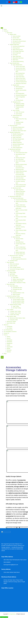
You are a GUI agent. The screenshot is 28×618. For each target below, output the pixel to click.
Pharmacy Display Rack (18, 127)
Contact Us (6, 333)
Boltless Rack (13, 34)
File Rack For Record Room (19, 41)
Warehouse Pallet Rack (15, 196)
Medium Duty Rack (20, 191)
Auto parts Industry (20, 179)
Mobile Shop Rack (17, 142)
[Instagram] (14, 2)
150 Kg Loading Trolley (18, 299)
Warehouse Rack (17, 188)
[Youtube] (16, 2)
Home (5, 29)
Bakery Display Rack (21, 80)
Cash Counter (16, 110)
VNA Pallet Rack (19, 242)
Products (6, 31)
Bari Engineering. (12, 614)
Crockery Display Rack (21, 81)
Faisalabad (9, 340)
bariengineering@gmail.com (11, 564)
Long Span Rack (20, 194)
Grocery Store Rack (20, 68)
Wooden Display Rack (15, 132)
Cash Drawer (19, 113)
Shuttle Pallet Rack (20, 254)
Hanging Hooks (19, 122)
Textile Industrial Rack (21, 171)
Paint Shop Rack (17, 53)
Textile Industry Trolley (15, 304)
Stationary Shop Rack (21, 83)
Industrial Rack (16, 151)
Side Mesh (18, 124)
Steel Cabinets (10, 262)
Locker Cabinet (13, 265)
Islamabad (9, 341)
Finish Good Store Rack (21, 152)
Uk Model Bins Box (17, 287)
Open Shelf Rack (17, 56)
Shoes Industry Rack (21, 184)
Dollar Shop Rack (17, 137)
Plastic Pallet (13, 272)
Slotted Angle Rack (14, 44)
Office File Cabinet (14, 264)
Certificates (9, 326)
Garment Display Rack (18, 144)
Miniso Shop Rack (17, 135)
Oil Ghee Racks (19, 100)
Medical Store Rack (17, 129)
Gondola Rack (19, 88)
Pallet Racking (16, 237)
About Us (6, 324)
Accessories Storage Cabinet (17, 269)
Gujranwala (9, 346)
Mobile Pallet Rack (20, 252)
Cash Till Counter (20, 112)
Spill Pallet (12, 274)
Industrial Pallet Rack (18, 198)
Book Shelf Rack (17, 43)
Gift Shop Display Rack (18, 139)
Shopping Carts (16, 102)
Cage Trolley (16, 306)
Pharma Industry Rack (21, 164)
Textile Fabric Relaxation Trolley (17, 282)
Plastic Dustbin (16, 294)
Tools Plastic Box (14, 286)
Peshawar (9, 350)
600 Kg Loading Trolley (18, 303)
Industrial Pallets (11, 270)
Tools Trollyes (10, 309)
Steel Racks (9, 32)
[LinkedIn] (12, 2)
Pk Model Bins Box (17, 289)
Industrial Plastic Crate (18, 292)
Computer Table (14, 319)
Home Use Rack (16, 36)
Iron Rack (15, 54)
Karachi (9, 338)
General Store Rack (20, 78)
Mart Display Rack (20, 73)
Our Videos (9, 328)
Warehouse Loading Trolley (16, 297)
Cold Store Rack (19, 178)
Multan (8, 348)
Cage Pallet (15, 277)
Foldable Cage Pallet (18, 281)
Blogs (5, 353)
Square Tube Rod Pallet (18, 279)
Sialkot (8, 345)
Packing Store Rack (20, 157)
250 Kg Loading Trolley (18, 301)
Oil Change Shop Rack (18, 51)
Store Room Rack (17, 39)
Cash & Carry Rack (20, 66)
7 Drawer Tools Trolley (15, 313)
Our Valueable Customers (10, 331)
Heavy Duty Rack (20, 193)
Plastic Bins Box (10, 284)
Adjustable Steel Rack (18, 58)
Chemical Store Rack (21, 176)
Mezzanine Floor (17, 257)
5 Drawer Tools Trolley (15, 311)
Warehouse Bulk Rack (15, 149)
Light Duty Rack (19, 189)
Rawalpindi (9, 343)
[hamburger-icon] (2, 27)
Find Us (5, 335)
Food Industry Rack (20, 186)
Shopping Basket (20, 105)
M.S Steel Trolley (17, 308)
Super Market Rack (14, 63)
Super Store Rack (20, 76)
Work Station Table (11, 316)
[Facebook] (7, 2)
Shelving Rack (16, 48)
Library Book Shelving (18, 61)
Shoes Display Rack (17, 147)
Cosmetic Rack (16, 145)
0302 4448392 (7, 562)
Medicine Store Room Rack (19, 130)
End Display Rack (20, 93)
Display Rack (16, 85)
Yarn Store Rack (19, 159)
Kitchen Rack (16, 37)
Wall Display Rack (20, 86)
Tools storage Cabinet (15, 267)
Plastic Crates (13, 291)
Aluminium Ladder (11, 321)
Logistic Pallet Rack (20, 205)
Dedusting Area (20, 169)
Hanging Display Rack (21, 95)
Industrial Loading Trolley (13, 296)
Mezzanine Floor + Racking (16, 255)
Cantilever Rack (13, 260)
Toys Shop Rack (16, 140)
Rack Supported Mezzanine (19, 259)
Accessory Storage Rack (18, 46)
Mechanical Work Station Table (17, 318)
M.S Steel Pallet (13, 275)
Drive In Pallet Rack (20, 247)
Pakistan (9, 351)
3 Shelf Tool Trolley (14, 314)
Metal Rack (15, 59)
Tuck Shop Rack (19, 75)
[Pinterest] (9, 2)
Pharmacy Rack (13, 125)
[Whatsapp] (21, 2)
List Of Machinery (8, 330)
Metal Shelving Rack (18, 49)
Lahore (8, 336)
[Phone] (19, 2)
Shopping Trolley (20, 103)
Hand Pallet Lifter (11, 323)
